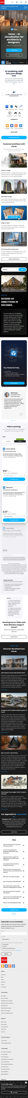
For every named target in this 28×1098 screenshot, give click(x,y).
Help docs (3, 1029)
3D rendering (4, 1054)
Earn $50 (15, 1092)
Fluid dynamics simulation (7, 1059)
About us (3, 974)
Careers (3, 982)
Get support (4, 1024)
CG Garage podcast (6, 1043)
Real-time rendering (6, 1052)
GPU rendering (4, 1057)
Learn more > (4, 690)
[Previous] (3, 94)
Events (2, 984)
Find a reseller (4, 998)
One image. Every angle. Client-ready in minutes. (13, 793)
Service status (4, 1027)
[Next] (25, 94)
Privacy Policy (18, 950)
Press (2, 979)
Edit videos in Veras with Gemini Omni (13, 673)
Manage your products (6, 1000)
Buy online (3, 996)
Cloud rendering (5, 1062)
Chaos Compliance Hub (7, 1013)
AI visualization (4, 1071)
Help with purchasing (6, 1008)
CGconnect (4, 1040)
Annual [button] (20, 441)
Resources (3, 1022)
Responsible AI (4, 1074)
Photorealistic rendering (7, 1064)
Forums (3, 1031)
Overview (15, 62)
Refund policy (4, 1005)
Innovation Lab (4, 1066)
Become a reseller (5, 1010)
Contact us (3, 987)
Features (21, 62)
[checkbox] (14, 946)
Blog (2, 977)
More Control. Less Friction (9, 753)
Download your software (7, 1003)
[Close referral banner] (26, 1082)
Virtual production (5, 1069)
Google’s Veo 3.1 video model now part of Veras (14, 711)
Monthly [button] (8, 441)
